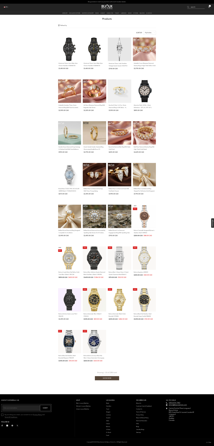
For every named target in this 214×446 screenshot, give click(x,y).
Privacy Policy (37, 414)
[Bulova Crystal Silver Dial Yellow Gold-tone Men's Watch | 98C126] (69, 258)
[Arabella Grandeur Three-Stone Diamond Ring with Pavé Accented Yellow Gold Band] (69, 91)
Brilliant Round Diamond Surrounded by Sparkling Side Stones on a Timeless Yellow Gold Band (94, 232)
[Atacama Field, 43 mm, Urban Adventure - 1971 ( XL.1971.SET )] (144, 91)
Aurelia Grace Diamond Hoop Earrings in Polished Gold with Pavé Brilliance (69, 148)
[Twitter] (17, 425)
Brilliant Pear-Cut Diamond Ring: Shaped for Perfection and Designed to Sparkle (144, 190)
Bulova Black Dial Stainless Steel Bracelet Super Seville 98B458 (142, 315)
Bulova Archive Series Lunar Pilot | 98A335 (68, 315)
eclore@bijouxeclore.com (178, 405)
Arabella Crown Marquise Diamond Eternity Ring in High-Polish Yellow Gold (144, 64)
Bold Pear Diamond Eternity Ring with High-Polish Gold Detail (144, 148)
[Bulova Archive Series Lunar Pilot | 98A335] (69, 300)
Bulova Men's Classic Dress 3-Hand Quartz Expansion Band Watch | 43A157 (118, 274)
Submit (45, 408)
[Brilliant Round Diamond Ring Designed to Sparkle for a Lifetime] (69, 216)
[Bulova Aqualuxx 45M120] (144, 258)
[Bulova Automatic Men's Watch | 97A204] (94, 300)
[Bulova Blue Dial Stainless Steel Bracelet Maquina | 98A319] (69, 341)
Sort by (139, 33)
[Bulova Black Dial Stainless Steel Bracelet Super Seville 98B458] (144, 300)
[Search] (196, 7)
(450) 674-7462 (174, 403)
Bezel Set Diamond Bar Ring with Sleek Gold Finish (119, 148)
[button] (149, 33)
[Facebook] (2, 425)
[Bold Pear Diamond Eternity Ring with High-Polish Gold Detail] (144, 133)
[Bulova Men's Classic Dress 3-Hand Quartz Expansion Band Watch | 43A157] (119, 258)
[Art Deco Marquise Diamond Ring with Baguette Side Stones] (94, 91)
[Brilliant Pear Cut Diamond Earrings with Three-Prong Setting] (94, 174)
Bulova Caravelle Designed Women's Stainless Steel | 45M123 (144, 231)
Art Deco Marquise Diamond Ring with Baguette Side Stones (94, 106)
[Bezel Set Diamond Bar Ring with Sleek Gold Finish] (119, 133)
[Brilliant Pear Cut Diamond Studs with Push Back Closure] (119, 174)
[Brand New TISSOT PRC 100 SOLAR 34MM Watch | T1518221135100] (69, 174)
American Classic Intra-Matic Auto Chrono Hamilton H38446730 (68, 64)
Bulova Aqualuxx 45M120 (141, 272)
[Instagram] (7, 425)
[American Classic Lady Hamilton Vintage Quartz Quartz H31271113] (119, 49)
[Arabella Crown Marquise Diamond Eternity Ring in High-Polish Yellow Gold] (144, 49)
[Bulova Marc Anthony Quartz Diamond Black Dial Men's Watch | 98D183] (94, 258)
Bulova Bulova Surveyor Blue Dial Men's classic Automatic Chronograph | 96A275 (94, 357)
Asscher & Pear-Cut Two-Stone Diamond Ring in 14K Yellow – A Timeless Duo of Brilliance (117, 107)
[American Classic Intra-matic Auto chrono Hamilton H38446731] (94, 49)
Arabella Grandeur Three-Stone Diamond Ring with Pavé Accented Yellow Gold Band (68, 107)
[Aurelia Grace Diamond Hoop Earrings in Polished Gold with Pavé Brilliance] (69, 133)
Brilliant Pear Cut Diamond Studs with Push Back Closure (119, 190)
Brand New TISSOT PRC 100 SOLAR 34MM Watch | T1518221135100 (69, 190)
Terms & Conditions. (11, 417)
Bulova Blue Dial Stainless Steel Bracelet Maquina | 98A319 (67, 357)
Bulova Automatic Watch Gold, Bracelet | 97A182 (117, 315)
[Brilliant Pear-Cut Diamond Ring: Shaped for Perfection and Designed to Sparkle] (144, 174)
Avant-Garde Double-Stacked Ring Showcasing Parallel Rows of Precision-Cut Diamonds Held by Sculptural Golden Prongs (93, 148)
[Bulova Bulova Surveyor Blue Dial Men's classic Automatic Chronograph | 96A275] (94, 341)
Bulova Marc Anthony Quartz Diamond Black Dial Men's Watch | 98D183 (94, 273)
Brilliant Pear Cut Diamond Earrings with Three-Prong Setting (93, 190)
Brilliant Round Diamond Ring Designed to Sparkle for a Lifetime (69, 231)
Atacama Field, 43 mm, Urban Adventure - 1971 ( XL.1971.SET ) (143, 106)
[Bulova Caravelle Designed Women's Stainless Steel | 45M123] (144, 216)
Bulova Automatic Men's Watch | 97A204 (93, 315)
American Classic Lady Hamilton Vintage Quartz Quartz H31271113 (118, 64)
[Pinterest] (12, 425)
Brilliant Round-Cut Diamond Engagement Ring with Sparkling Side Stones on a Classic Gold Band (119, 232)
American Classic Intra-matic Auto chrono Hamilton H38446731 (93, 64)
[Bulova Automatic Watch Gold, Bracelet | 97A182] (119, 300)
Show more (107, 378)
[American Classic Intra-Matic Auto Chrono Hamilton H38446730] (69, 49)
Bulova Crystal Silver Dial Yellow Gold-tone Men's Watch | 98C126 (69, 273)
